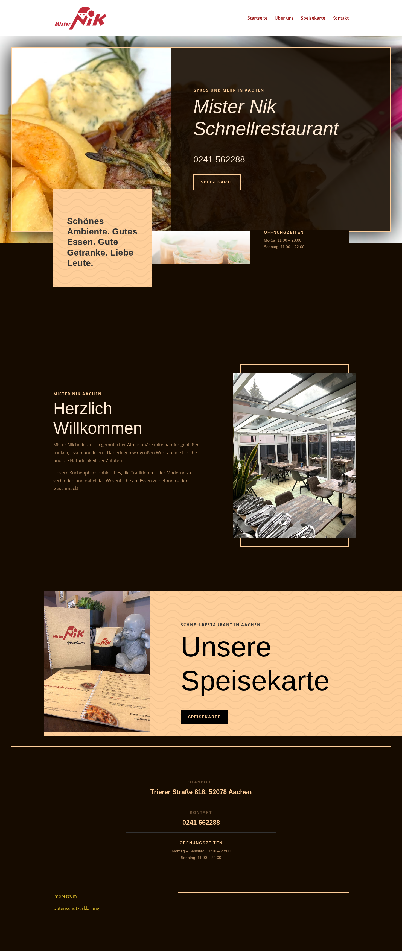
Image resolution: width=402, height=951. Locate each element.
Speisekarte (313, 18)
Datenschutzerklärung (76, 908)
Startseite (257, 18)
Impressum (65, 896)
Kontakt (340, 18)
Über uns (284, 18)
